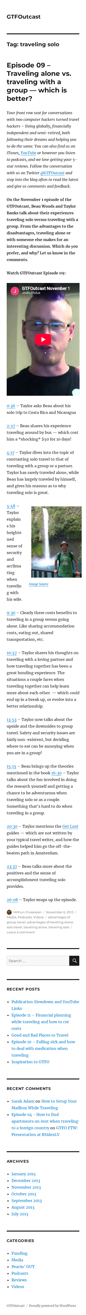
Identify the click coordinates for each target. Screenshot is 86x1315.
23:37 (12, 866)
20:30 (12, 826)
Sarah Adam (22, 1101)
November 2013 (26, 1187)
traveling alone (35, 927)
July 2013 (19, 1214)
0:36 (11, 405)
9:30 (11, 612)
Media (11, 917)
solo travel (14, 927)
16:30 (56, 773)
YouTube (28, 152)
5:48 (11, 505)
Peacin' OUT (23, 1266)
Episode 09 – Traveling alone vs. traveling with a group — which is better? (39, 82)
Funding (19, 1253)
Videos (38, 917)
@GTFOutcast (52, 172)
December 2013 (25, 1180)
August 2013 (22, 1207)
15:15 (11, 766)
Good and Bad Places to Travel (39, 1035)
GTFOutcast (24, 16)
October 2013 (23, 1194)
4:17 (10, 452)
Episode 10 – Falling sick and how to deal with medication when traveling (43, 1048)
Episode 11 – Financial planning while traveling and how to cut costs (41, 1022)
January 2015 (23, 1173)
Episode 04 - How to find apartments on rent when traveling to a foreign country (44, 1121)
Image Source (38, 584)
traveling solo (58, 927)
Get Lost (70, 826)
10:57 (12, 652)
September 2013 (26, 1200)
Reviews (19, 1280)
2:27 (11, 425)
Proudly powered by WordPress (52, 1306)
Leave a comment (21, 932)
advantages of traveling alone (50, 922)
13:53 (11, 719)
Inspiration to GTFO (30, 1061)
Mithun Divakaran (27, 912)
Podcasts (25, 917)
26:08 (12, 899)
